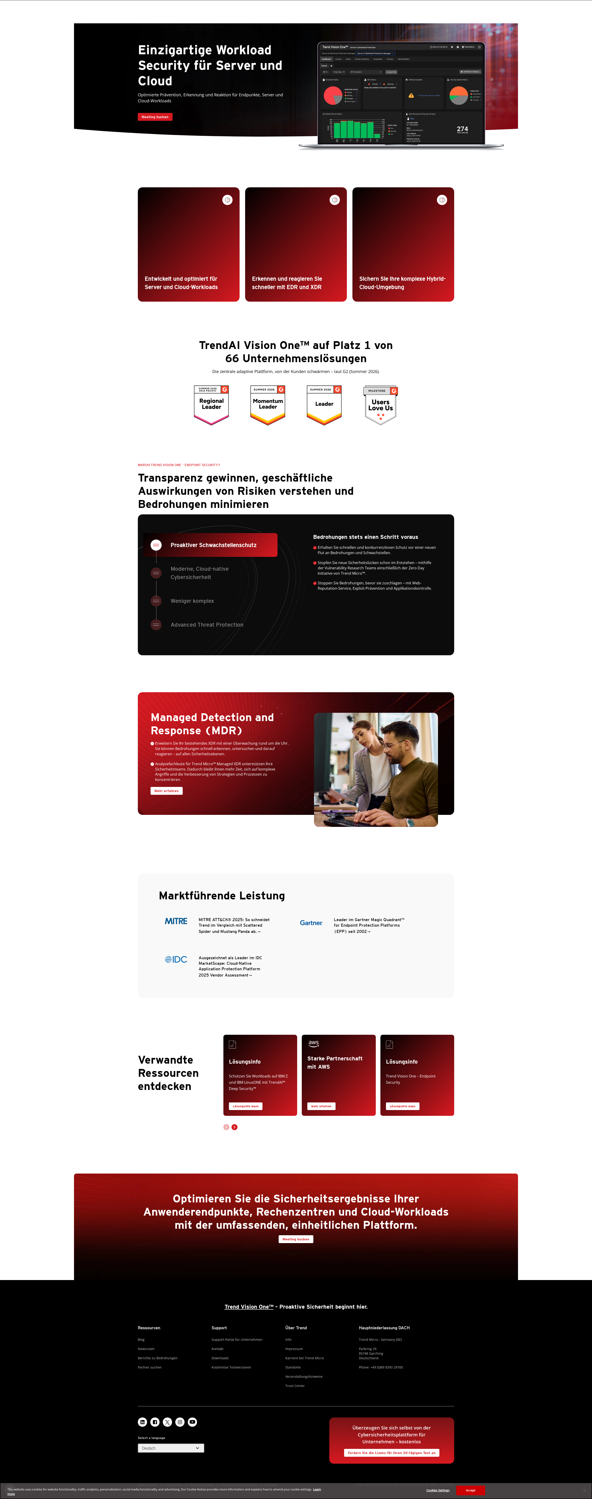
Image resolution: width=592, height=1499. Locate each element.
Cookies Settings (438, 1490)
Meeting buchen (155, 117)
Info (288, 1339)
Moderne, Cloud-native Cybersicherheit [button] (200, 572)
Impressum (294, 1349)
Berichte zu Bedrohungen (158, 1358)
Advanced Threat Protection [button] (207, 624)
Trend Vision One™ (249, 1306)
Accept (470, 1490)
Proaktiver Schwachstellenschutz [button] (214, 545)
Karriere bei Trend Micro (304, 1358)
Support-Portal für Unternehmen (237, 1339)
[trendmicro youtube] (192, 1422)
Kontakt (217, 1349)
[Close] (585, 1490)
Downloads (220, 1358)
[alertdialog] (296, 1491)
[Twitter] (167, 1422)
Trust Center (295, 1386)
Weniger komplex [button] (192, 601)
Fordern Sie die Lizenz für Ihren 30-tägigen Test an (390, 1452)
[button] (234, 1127)
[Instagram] (180, 1422)
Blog (141, 1339)
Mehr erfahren (165, 790)
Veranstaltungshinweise (304, 1376)
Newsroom (146, 1349)
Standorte (293, 1367)
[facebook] (155, 1422)
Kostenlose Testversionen (231, 1367)
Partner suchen (150, 1367)
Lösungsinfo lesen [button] (246, 1106)
